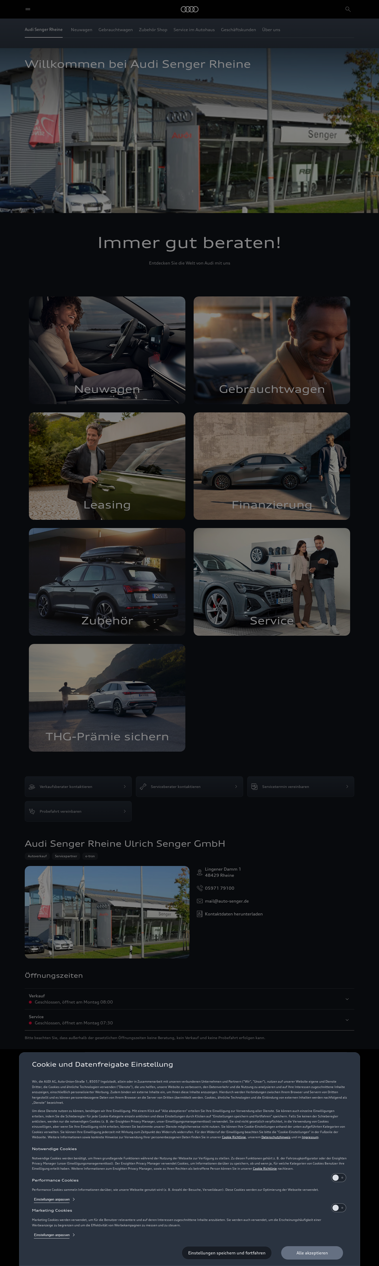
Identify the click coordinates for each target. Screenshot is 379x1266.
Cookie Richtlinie (234, 1137)
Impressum (310, 1137)
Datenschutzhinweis (276, 1137)
